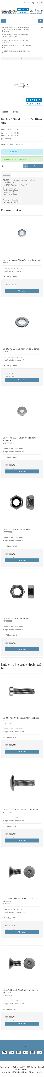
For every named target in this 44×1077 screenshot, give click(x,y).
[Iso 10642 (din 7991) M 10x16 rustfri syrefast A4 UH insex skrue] (22, 874)
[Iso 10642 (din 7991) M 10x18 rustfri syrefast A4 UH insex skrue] (22, 966)
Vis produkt (22, 291)
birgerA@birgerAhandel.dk (32, 1072)
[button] (22, 58)
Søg (41, 2)
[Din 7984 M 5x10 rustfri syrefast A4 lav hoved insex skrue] (22, 694)
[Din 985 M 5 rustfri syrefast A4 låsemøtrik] (22, 505)
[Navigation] (3, 21)
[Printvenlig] (42, 27)
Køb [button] (35, 166)
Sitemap (23, 1046)
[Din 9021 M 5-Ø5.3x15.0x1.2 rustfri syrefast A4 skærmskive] (22, 414)
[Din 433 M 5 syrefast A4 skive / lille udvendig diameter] (22, 236)
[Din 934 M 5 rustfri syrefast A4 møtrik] (22, 594)
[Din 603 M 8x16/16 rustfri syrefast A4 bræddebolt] (22, 785)
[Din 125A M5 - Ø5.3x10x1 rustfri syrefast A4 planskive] (22, 325)
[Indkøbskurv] (40, 21)
